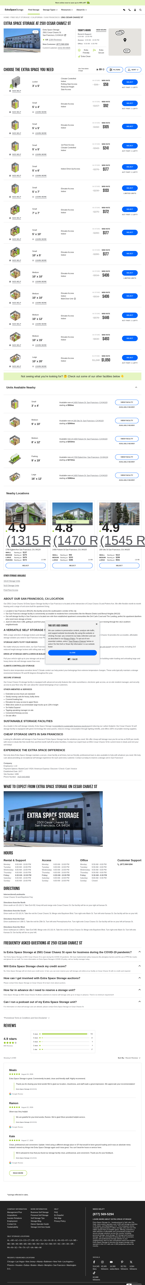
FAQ (56, 1212)
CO (24, 1240)
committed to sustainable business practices (71, 726)
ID (52, 1240)
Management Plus (14, 1212)
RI (12, 1248)
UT (28, 1248)
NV (38, 1244)
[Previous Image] (6, 40)
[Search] (140, 9)
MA (13, 1244)
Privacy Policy (60, 1221)
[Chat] (124, 10)
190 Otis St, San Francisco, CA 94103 (88, 421)
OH (63, 1244)
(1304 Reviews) (55, 40)
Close (72, 653)
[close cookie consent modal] (96, 624)
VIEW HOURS (101, 30)
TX (24, 1248)
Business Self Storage (40, 1212)
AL (8, 1240)
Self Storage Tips (38, 1218)
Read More (18, 1173)
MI (17, 1244)
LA (71, 1240)
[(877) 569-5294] (129, 9)
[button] (72, 390)
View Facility (127, 402)
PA (8, 1248)
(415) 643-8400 (23, 777)
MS (25, 1244)
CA (20, 1240)
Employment (12, 1221)
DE (33, 1240)
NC (59, 1244)
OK (67, 1244)
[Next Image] (38, 40)
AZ (16, 1240)
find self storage (20, 17)
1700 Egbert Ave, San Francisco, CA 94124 (90, 457)
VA (32, 1248)
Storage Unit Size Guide (40, 1227)
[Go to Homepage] (14, 9)
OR (72, 1244)
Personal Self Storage (39, 1215)
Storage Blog (36, 1221)
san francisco (52, 17)
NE (34, 1244)
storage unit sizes (103, 647)
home (6, 17)
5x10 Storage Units (11, 586)
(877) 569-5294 (126, 864)
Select (130, 82)
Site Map (57, 1218)
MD (8, 1244)
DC (37, 1240)
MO (29, 1244)
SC (16, 1248)
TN (20, 1248)
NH (42, 1244)
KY (67, 1240)
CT (29, 1240)
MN (20, 1244)
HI (49, 1240)
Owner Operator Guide (40, 1224)
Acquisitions (12, 1215)
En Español (59, 1215)
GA (45, 1240)
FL (41, 1240)
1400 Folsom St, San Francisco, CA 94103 (90, 402)
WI (40, 1248)
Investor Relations (14, 1218)
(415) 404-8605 (64, 48)
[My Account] (135, 9)
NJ (46, 1244)
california (37, 17)
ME (75, 1240)
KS (63, 1240)
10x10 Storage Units (12, 581)
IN (59, 1240)
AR (12, 1240)
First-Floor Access (11, 590)
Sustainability (12, 1227)
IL (56, 1240)
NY (55, 1244)
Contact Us (11, 1224)
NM (50, 1244)
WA (36, 1248)
